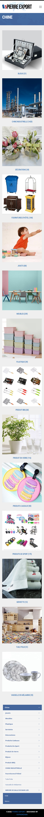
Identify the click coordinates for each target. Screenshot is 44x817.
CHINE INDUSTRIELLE (13, 768)
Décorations (10, 735)
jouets (7, 713)
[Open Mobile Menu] (40, 7)
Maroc (7, 801)
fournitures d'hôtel (13, 774)
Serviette (9, 729)
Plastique (9, 724)
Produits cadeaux (12, 740)
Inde (6, 796)
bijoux (8, 757)
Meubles (8, 718)
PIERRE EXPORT (18, 812)
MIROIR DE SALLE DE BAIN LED (17, 790)
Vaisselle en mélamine (13, 785)
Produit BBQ (10, 762)
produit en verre (11, 751)
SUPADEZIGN (22, 814)
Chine (7, 707)
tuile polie (9, 779)
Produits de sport (12, 746)
